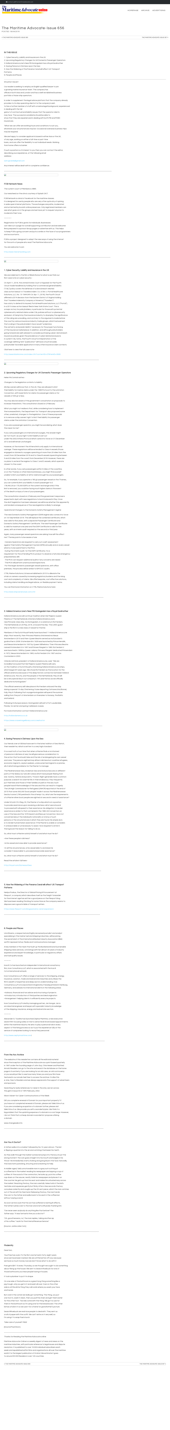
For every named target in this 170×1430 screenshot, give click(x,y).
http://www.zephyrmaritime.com (17, 1035)
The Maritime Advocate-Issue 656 (33, 28)
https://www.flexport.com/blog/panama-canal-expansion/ (29, 909)
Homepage (133, 10)
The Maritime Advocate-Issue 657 (154, 37)
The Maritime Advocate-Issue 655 (15, 37)
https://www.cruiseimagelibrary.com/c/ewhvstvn (24, 720)
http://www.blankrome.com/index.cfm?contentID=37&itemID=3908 (32, 354)
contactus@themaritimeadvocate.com (20, 2)
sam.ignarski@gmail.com (14, 161)
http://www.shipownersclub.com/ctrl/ (19, 592)
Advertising (158, 10)
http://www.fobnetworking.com (17, 252)
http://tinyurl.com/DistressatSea (18, 865)
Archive (145, 10)
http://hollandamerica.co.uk (15, 715)
